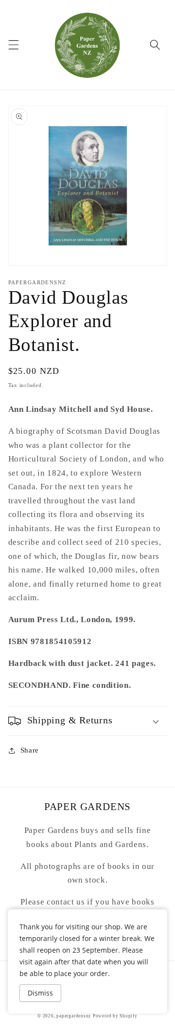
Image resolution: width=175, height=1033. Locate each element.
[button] (13, 44)
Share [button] (29, 750)
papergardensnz (73, 1016)
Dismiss (40, 992)
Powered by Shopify (115, 1016)
